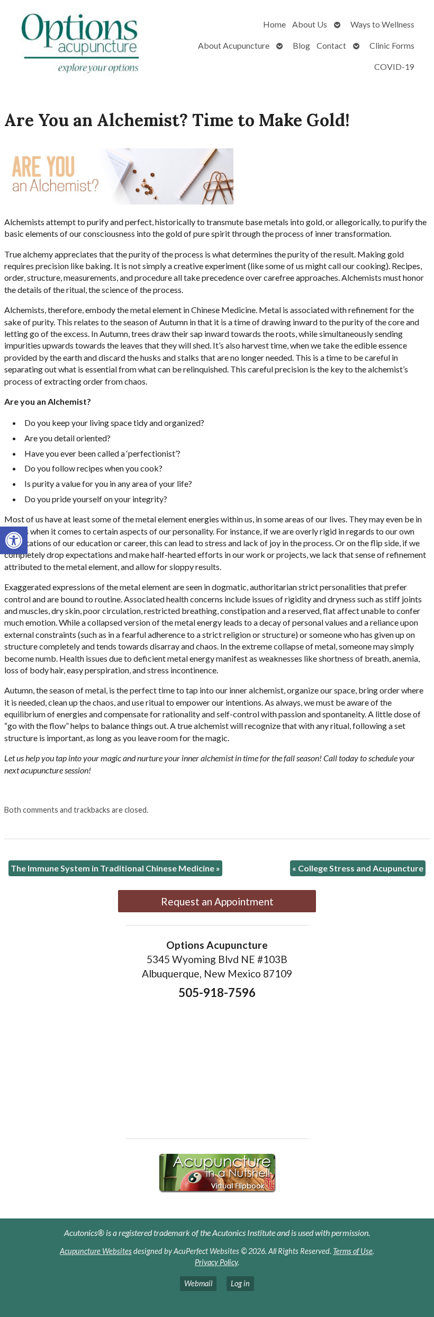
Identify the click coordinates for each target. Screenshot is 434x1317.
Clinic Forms (391, 45)
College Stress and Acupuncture (357, 868)
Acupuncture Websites (96, 1251)
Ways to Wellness (382, 24)
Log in (240, 1283)
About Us (309, 24)
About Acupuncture (233, 45)
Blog (301, 45)
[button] (14, 540)
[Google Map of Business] (217, 1065)
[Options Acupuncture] (82, 45)
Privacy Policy (216, 1262)
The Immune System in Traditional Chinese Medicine (115, 868)
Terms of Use (353, 1251)
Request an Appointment (217, 901)
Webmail (198, 1283)
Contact (331, 45)
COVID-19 (394, 66)
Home (274, 24)
